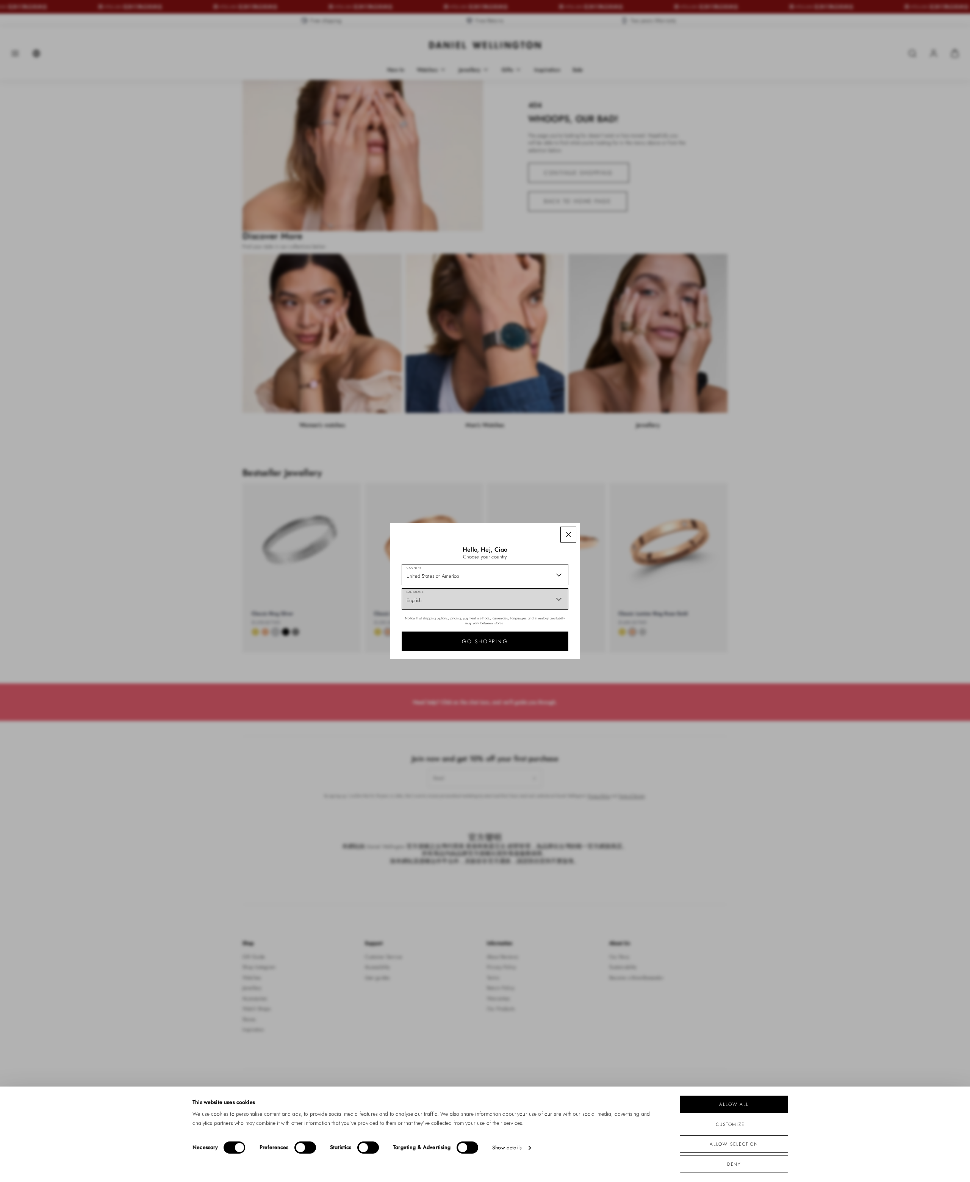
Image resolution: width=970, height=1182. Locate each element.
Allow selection (734, 1144)
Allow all (734, 1104)
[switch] (305, 1147)
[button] (568, 534)
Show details (507, 1147)
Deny (734, 1164)
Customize (730, 1124)
